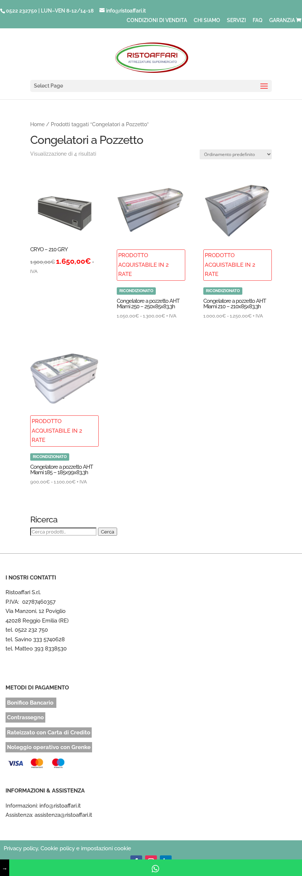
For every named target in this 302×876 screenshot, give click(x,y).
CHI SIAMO (207, 20)
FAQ (258, 20)
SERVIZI (236, 20)
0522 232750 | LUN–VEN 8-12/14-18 (50, 11)
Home (37, 124)
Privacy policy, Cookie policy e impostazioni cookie (67, 848)
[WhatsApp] (155, 867)
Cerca (107, 532)
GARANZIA (282, 20)
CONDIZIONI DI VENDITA (157, 20)
